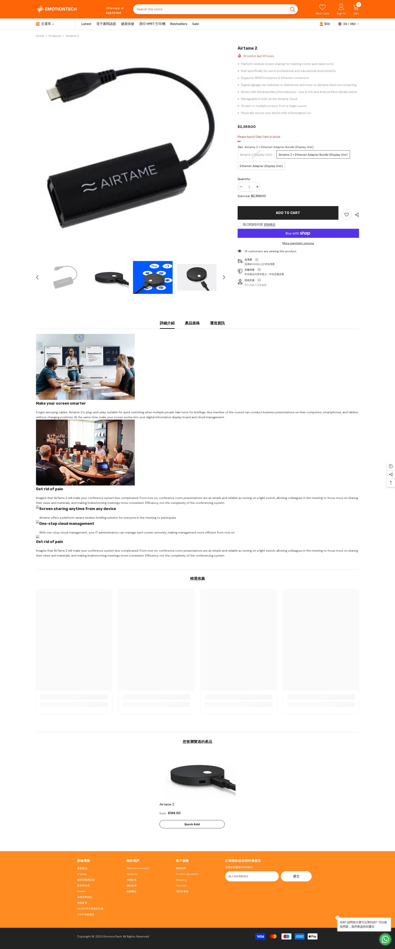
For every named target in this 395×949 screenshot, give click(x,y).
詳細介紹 (167, 323)
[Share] (355, 215)
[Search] (215, 9)
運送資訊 (217, 323)
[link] (324, 24)
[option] (130, 148)
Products (55, 36)
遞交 (296, 876)
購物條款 (269, 224)
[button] (37, 277)
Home (40, 36)
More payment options (298, 243)
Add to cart (288, 213)
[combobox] (210, 9)
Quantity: (244, 179)
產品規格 (192, 323)
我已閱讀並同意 (253, 224)
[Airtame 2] (197, 775)
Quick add (192, 824)
